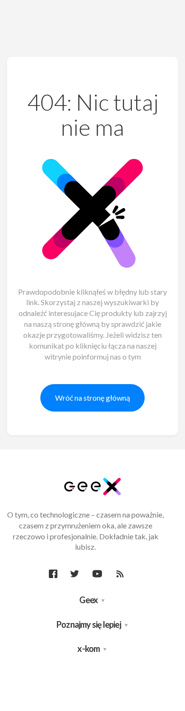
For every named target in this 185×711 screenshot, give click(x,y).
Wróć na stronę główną (92, 397)
